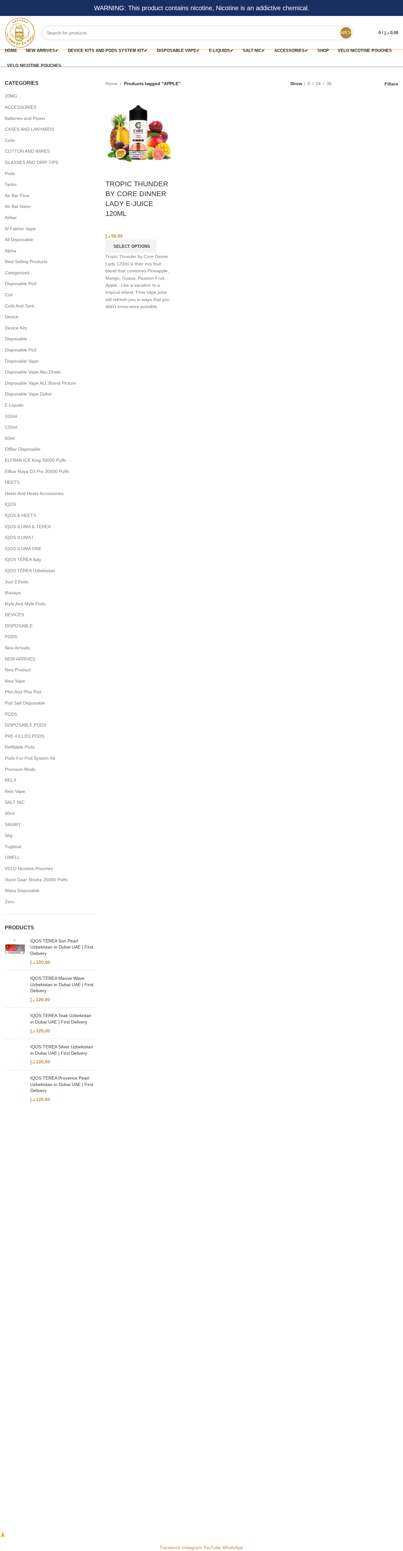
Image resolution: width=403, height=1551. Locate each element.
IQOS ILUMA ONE (23, 548)
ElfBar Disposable (22, 449)
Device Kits (16, 327)
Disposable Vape (22, 361)
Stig (8, 835)
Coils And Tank (19, 305)
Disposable (16, 338)
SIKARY (13, 824)
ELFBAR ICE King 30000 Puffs (35, 460)
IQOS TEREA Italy (23, 559)
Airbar (11, 217)
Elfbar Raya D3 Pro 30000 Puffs (37, 471)
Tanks (11, 184)
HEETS (12, 482)
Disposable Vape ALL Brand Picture (40, 383)
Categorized (17, 272)
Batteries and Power (25, 118)
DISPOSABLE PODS (25, 724)
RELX (10, 780)
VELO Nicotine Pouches (29, 868)
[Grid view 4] (366, 84)
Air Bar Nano (18, 206)
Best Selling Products (26, 261)
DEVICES (14, 614)
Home (111, 83)
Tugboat (13, 846)
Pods (10, 173)
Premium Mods (20, 769)
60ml (10, 438)
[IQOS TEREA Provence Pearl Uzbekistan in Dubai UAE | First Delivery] (15, 1089)
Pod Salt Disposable (25, 702)
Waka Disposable (22, 890)
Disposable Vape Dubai (28, 393)
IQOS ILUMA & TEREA (28, 526)
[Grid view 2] (346, 84)
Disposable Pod (20, 283)
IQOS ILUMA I (19, 537)
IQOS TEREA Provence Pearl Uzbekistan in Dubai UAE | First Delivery (61, 1084)
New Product (18, 669)
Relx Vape (15, 791)
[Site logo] (20, 32)
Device (11, 316)
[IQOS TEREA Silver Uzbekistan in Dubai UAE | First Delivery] (15, 1054)
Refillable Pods (20, 747)
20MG (11, 96)
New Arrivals (17, 647)
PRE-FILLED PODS (24, 736)
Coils (10, 140)
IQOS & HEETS (20, 515)
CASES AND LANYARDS (29, 129)
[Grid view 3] (356, 84)
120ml (11, 427)
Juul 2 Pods (16, 581)
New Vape (15, 680)
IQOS (10, 504)
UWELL (12, 857)
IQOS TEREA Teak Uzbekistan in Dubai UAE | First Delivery (60, 1018)
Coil (8, 294)
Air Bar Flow (17, 195)
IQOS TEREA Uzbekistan (30, 570)
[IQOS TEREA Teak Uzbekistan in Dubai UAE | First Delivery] (15, 1023)
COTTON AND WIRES (27, 151)
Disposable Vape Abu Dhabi (33, 371)
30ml (10, 813)
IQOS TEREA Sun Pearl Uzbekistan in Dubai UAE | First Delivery (61, 947)
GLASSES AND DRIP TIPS (31, 162)
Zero (9, 901)
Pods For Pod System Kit (30, 758)
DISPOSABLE (18, 625)
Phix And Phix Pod (23, 691)
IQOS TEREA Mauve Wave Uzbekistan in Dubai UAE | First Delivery (61, 984)
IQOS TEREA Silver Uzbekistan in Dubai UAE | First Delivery (61, 1050)
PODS (11, 636)
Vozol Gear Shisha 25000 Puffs (36, 879)
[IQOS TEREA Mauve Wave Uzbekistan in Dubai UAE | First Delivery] (15, 989)
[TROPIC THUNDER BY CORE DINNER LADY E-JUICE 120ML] (138, 130)
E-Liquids (14, 405)
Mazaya (13, 592)
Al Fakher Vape (20, 228)
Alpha (10, 250)
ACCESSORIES (20, 107)
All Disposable (19, 239)
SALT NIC (15, 802)
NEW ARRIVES (20, 658)
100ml (11, 416)
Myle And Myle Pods (25, 603)
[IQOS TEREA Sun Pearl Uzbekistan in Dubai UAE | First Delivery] (15, 951)
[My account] (362, 32)
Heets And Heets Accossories (34, 493)
